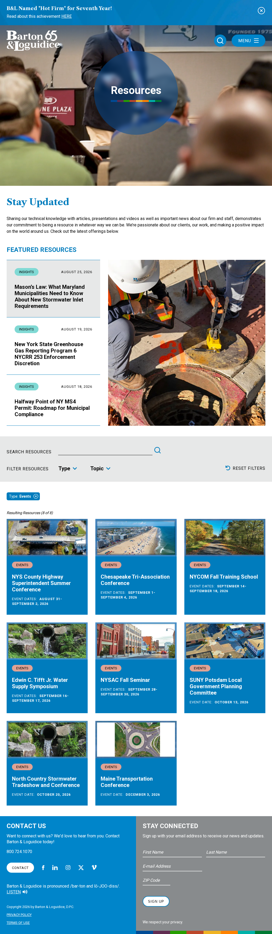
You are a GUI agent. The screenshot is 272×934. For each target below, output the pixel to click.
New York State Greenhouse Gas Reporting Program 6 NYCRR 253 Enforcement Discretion (49, 354)
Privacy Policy (19, 915)
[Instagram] (68, 867)
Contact (20, 868)
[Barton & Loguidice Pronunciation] (25, 892)
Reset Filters (249, 468)
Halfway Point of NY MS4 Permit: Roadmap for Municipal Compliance (52, 407)
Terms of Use (18, 923)
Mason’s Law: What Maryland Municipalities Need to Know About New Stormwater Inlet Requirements (50, 296)
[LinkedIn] (55, 867)
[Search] (157, 450)
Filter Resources (28, 469)
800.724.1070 (19, 851)
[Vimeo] (94, 867)
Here (66, 16)
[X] (81, 867)
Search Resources (29, 452)
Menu (244, 40)
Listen (14, 891)
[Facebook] (43, 867)
